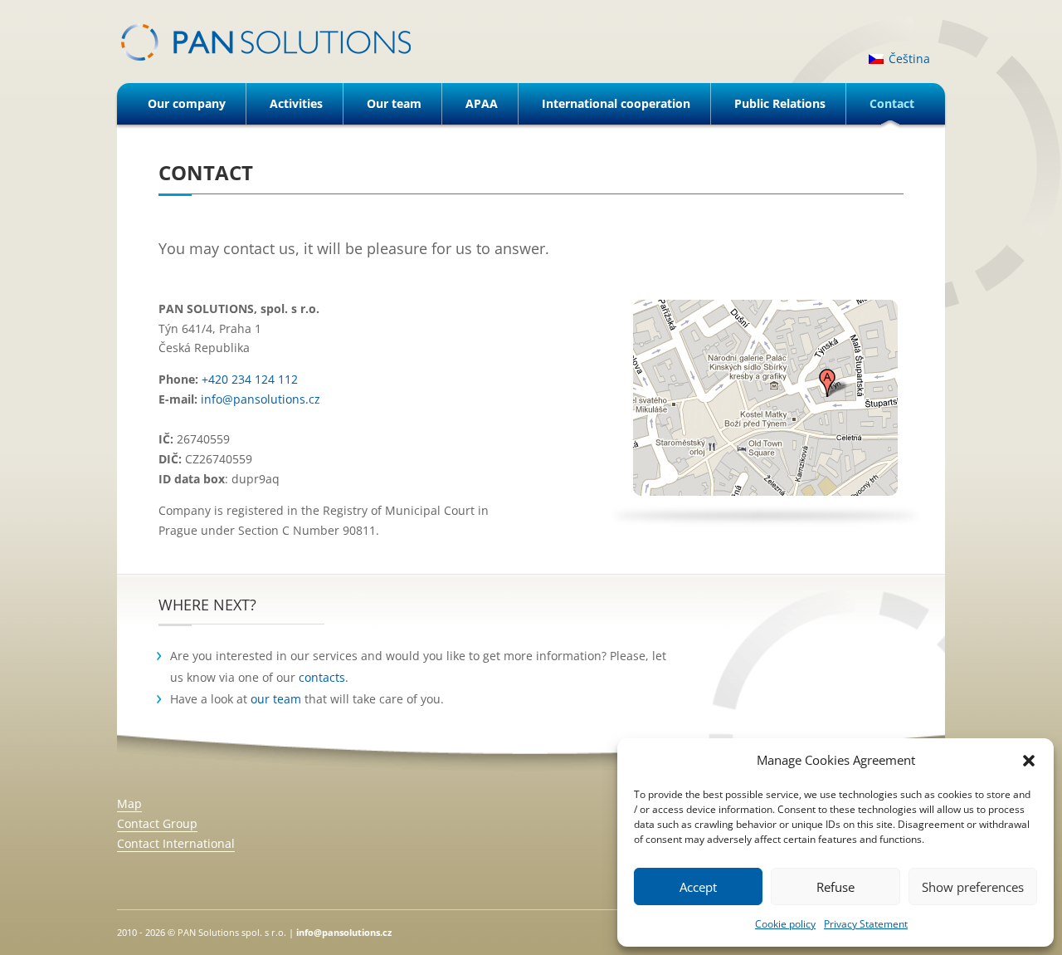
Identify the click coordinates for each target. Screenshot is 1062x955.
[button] (1029, 760)
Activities (296, 103)
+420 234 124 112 (250, 379)
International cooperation (616, 103)
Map (129, 803)
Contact (892, 103)
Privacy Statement (866, 924)
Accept (698, 887)
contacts (322, 677)
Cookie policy (785, 924)
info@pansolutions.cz (344, 932)
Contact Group (157, 823)
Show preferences (973, 887)
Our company (187, 103)
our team (276, 699)
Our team (394, 103)
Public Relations (780, 103)
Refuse (835, 887)
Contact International (176, 843)
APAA (481, 103)
